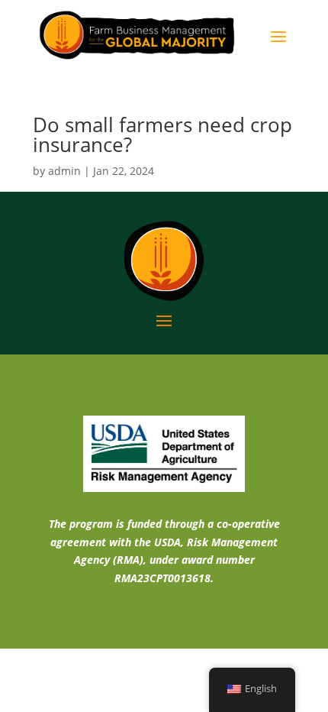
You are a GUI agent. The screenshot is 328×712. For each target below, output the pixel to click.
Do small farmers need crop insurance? (162, 134)
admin (64, 170)
